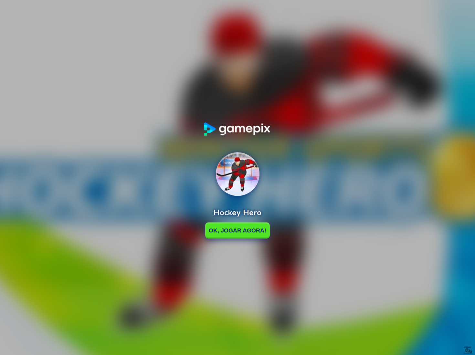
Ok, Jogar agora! (237, 230)
